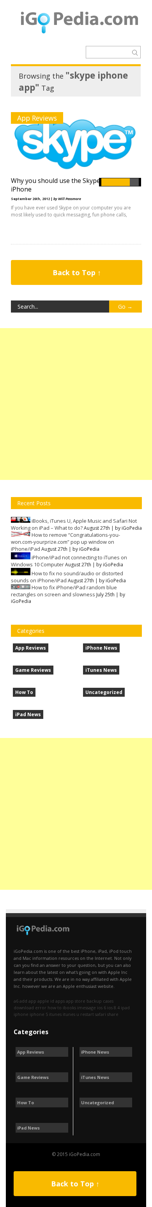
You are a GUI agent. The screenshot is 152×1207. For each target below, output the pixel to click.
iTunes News (101, 670)
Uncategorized (103, 692)
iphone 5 (39, 1014)
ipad (125, 1007)
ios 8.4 (113, 1007)
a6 (16, 1001)
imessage (86, 1007)
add (23, 1001)
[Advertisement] (76, 404)
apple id (45, 1001)
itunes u (71, 1014)
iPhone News (101, 648)
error (40, 1007)
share (112, 1014)
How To (24, 692)
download (24, 1007)
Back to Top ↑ (77, 272)
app (32, 1001)
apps (60, 1001)
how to (55, 1007)
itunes (55, 1014)
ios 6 (101, 1007)
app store (75, 1001)
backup (94, 1001)
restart (87, 1014)
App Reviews (37, 118)
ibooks (69, 1007)
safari (100, 1014)
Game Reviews (33, 670)
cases (108, 1001)
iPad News (28, 714)
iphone (21, 1014)
